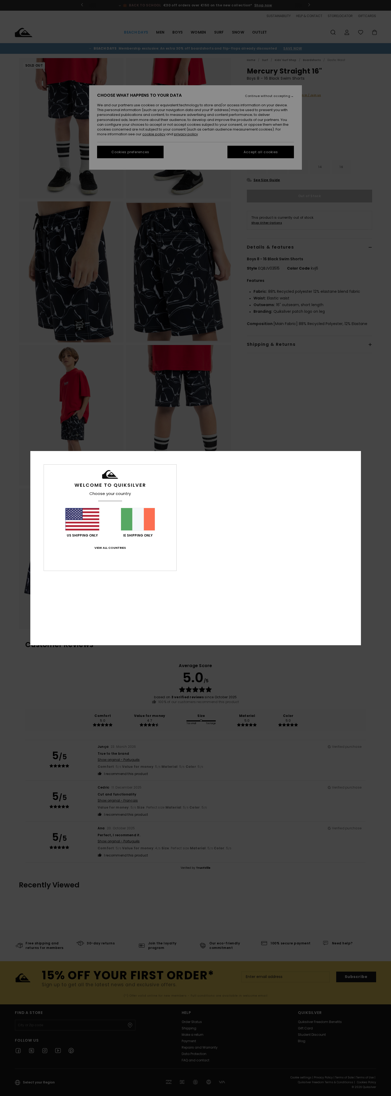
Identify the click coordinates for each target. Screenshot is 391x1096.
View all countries (110, 548)
